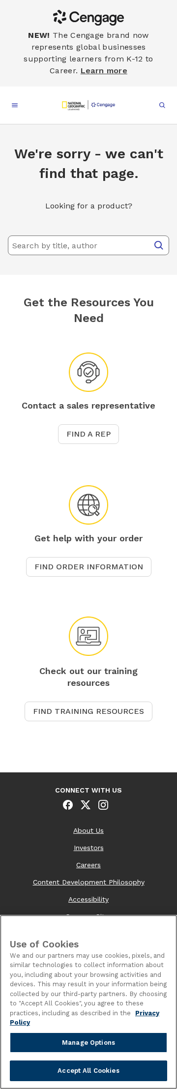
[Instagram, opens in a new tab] (103, 805)
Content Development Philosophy (89, 882)
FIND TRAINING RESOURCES (88, 711)
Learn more (104, 70)
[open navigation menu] (15, 105)
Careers (88, 865)
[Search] (159, 245)
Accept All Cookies (88, 1070)
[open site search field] (162, 105)
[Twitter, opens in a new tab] (85, 805)
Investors (89, 848)
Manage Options (88, 1042)
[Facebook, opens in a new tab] (68, 805)
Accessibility (88, 899)
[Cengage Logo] (88, 105)
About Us (88, 830)
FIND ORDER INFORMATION (88, 566)
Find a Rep (88, 434)
